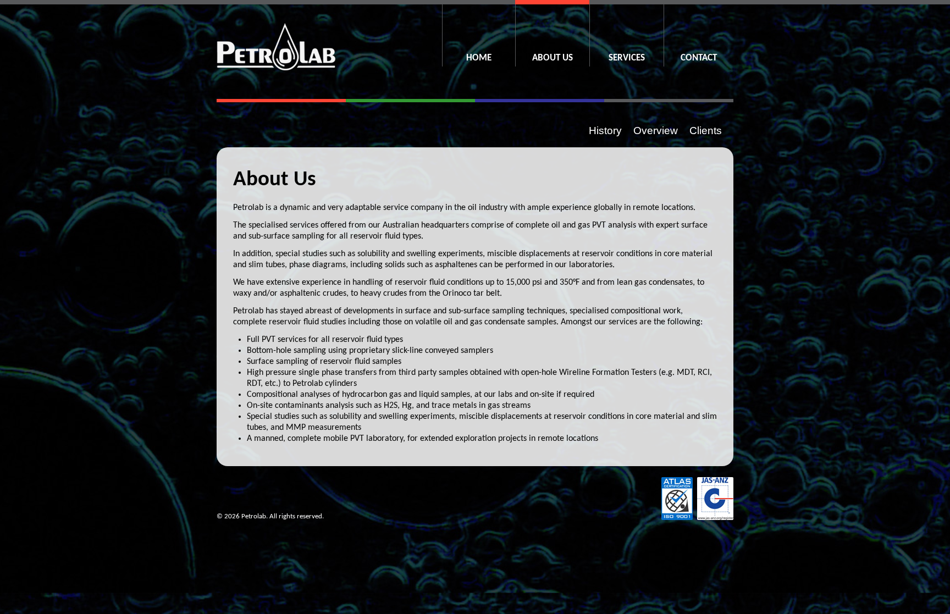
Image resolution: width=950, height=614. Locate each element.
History (605, 130)
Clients (705, 130)
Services (627, 58)
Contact (699, 58)
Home (478, 58)
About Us (552, 58)
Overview (655, 130)
